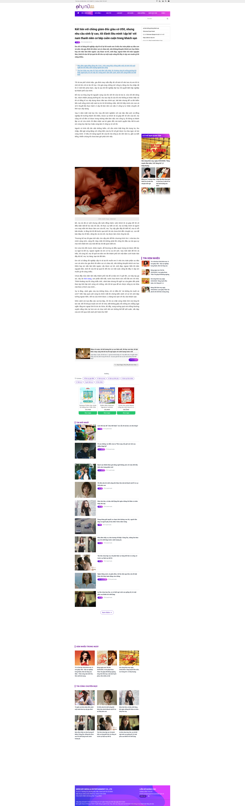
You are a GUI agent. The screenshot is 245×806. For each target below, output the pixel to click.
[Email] (169, 1)
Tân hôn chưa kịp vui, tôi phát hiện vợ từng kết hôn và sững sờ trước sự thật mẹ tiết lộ (117, 557)
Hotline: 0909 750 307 (101, 1)
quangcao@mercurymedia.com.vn (153, 794)
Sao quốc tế (101, 449)
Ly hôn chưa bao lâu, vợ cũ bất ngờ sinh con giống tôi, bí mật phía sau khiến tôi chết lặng (117, 593)
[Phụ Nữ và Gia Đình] (85, 7)
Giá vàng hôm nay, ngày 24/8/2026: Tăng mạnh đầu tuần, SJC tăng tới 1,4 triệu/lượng (129, 670)
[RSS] (166, 1)
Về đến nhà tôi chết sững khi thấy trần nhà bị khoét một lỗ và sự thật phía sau (118, 484)
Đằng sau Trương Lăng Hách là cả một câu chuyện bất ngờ (148, 181)
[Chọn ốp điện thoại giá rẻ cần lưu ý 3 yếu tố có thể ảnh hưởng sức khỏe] (163, 172)
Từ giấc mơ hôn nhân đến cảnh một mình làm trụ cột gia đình (84, 708)
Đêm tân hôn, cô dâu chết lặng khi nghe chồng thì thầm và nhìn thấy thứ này (118, 502)
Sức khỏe (130, 13)
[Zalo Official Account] (160, 1)
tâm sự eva (101, 378)
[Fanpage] (157, 1)
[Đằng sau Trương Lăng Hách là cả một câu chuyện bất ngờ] (148, 172)
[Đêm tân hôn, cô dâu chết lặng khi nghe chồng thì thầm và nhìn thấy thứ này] (85, 508)
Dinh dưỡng (141, 13)
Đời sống (98, 13)
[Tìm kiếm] (167, 18)
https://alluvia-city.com (149, 37)
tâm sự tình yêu (114, 378)
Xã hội (100, 429)
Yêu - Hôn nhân (86, 13)
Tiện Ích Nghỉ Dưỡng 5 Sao (156, 40)
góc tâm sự (89, 382)
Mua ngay (88, 413)
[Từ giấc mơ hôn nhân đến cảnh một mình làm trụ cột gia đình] (85, 697)
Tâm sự (77, 42)
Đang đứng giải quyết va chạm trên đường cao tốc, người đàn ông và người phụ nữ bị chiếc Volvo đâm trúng (117, 521)
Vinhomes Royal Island (149, 31)
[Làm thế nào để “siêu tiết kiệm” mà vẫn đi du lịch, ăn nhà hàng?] (85, 432)
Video (163, 13)
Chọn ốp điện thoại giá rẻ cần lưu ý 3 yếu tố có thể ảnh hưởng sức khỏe (163, 182)
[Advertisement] (107, 330)
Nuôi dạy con (153, 13)
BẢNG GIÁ (143, 796)
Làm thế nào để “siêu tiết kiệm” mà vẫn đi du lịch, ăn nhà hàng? (118, 426)
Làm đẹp (119, 13)
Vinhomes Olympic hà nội (152, 34)
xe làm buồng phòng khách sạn (151, 28)
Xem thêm (134, 360)
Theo (125, 364)
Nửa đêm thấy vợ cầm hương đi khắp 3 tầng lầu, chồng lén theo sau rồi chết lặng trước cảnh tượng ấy (118, 539)
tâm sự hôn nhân (128, 378)
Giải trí (108, 13)
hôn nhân (100, 382)
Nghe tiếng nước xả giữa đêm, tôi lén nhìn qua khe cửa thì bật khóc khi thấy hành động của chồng (117, 575)
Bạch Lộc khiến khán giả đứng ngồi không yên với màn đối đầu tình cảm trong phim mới (118, 466)
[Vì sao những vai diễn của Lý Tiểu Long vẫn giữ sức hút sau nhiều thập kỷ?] (85, 451)
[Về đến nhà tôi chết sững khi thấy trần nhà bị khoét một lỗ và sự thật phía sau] (85, 490)
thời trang (87, 279)
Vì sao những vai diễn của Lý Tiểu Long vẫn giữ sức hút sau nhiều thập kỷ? (117, 445)
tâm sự (79, 382)
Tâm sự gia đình (89, 378)
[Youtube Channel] (163, 1)
